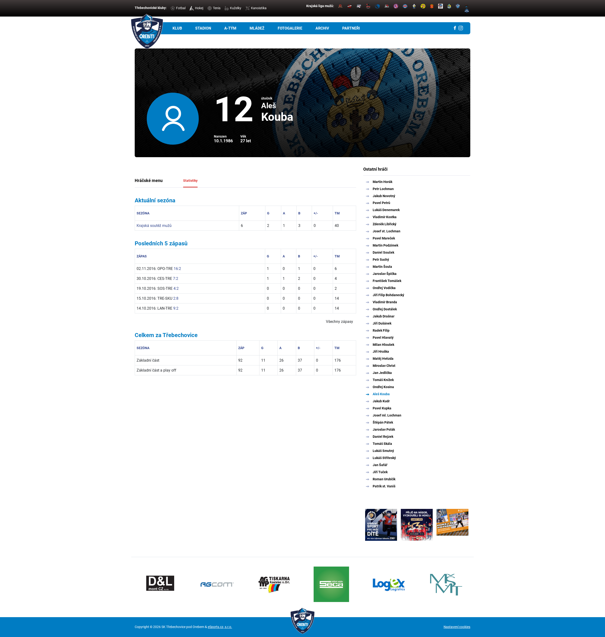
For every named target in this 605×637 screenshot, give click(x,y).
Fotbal (181, 8)
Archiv (322, 28)
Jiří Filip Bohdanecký (388, 295)
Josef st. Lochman (386, 231)
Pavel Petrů (381, 203)
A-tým (230, 28)
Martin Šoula (382, 267)
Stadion (203, 28)
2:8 (175, 298)
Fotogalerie (290, 28)
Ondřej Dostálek (385, 309)
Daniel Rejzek (383, 436)
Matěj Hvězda (383, 358)
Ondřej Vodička (384, 288)
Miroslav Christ (384, 366)
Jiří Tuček (380, 472)
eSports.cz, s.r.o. (220, 627)
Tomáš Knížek (383, 380)
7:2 (175, 278)
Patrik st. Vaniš (384, 486)
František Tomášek (387, 281)
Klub (177, 28)
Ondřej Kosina (383, 387)
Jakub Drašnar (383, 316)
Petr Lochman (383, 189)
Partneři (351, 28)
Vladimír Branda (385, 302)
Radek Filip (381, 330)
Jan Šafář (380, 465)
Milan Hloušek (383, 345)
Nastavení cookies (457, 627)
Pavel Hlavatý (383, 337)
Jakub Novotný (384, 196)
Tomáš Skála (382, 444)
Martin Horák (382, 182)
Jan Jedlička (382, 373)
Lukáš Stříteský (384, 458)
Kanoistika (259, 8)
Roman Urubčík (384, 479)
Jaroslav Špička (385, 274)
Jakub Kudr (381, 401)
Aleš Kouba (381, 394)
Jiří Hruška (381, 351)
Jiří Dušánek (382, 323)
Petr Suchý (381, 259)
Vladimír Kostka (385, 217)
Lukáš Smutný (383, 451)
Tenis (216, 8)
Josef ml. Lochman (387, 415)
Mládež (257, 28)
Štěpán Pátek (383, 422)
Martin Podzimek (385, 245)
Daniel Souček (383, 252)
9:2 (175, 308)
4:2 (176, 288)
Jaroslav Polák (384, 429)
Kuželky (235, 8)
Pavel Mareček (384, 238)
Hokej (199, 8)
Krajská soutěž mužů (154, 225)
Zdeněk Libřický (384, 224)
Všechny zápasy (339, 321)
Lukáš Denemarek (386, 210)
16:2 (177, 268)
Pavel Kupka (382, 408)
